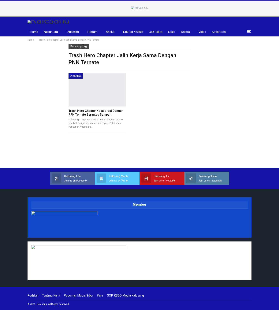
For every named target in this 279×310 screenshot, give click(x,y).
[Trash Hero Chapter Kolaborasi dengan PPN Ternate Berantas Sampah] (97, 89)
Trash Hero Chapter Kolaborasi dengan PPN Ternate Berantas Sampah (96, 112)
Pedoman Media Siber (78, 295)
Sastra (185, 31)
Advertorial (219, 31)
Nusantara (51, 31)
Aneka (110, 31)
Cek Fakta (155, 31)
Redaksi (33, 295)
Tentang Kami (51, 295)
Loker (171, 31)
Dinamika (72, 31)
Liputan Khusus (133, 31)
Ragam (92, 31)
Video (202, 31)
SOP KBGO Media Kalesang (125, 295)
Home (34, 31)
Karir (100, 295)
